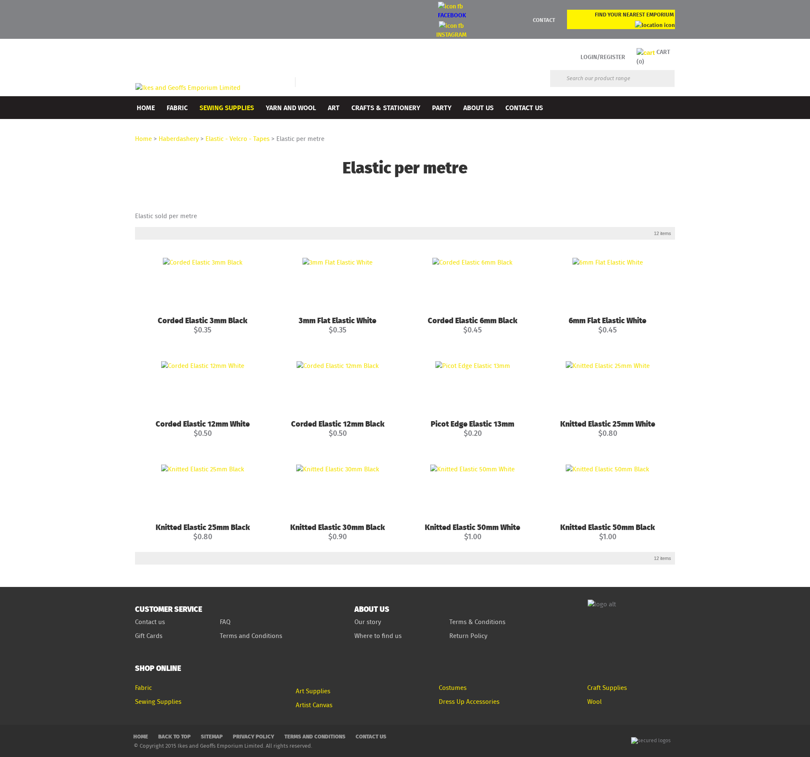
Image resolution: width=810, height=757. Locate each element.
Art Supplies (313, 691)
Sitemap (212, 736)
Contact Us (524, 107)
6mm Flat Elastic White (607, 320)
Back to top (174, 736)
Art (334, 107)
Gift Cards (148, 636)
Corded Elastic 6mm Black (472, 320)
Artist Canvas (314, 705)
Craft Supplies (607, 687)
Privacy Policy (253, 736)
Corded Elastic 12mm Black (337, 423)
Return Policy (468, 636)
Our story (367, 622)
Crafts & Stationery (385, 107)
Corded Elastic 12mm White (203, 423)
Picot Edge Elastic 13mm (472, 423)
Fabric (177, 107)
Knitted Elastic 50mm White (472, 527)
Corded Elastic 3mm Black (202, 320)
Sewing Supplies (227, 107)
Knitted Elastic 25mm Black (203, 527)
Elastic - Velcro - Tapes (237, 138)
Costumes (453, 687)
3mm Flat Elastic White (337, 320)
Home (146, 107)
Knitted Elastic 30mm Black (337, 527)
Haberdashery (179, 138)
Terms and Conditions (252, 636)
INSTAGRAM (451, 34)
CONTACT (544, 20)
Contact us (150, 622)
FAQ (225, 622)
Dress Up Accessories (469, 701)
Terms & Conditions (477, 622)
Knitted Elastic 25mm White (607, 423)
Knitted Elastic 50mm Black (607, 527)
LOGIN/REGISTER (602, 56)
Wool (594, 701)
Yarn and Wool (291, 107)
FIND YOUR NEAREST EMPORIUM (634, 14)
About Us (478, 107)
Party (441, 107)
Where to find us (378, 636)
